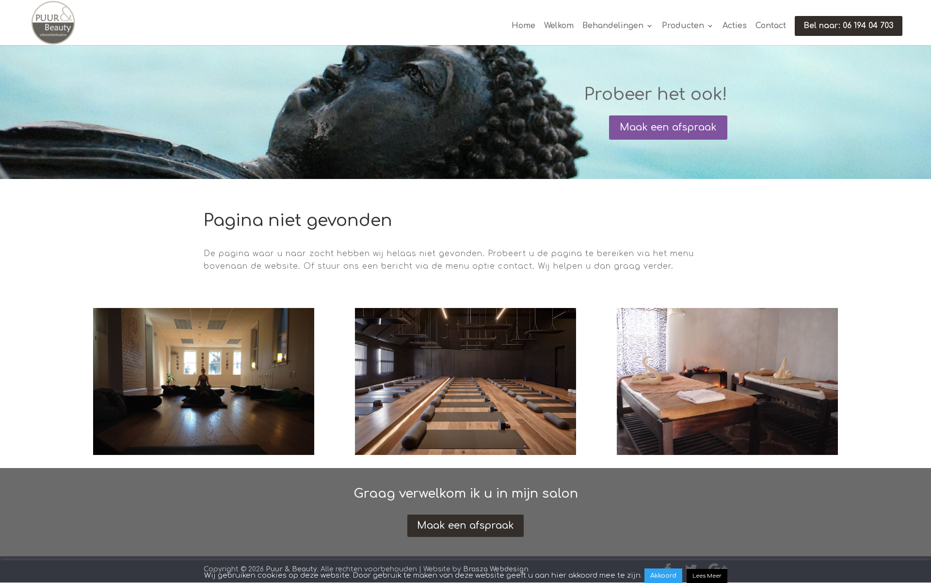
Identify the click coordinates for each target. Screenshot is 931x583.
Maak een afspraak (668, 127)
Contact (770, 26)
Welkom (559, 26)
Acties (734, 26)
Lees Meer (707, 576)
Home (523, 26)
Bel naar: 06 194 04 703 (848, 25)
